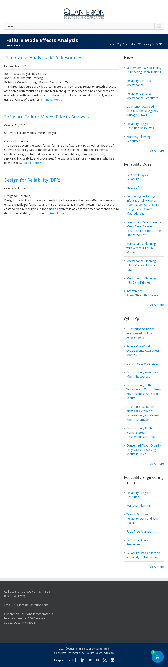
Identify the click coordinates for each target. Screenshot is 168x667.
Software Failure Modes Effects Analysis (46, 117)
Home (111, 44)
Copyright (60, 653)
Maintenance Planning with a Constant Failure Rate (141, 265)
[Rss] (105, 660)
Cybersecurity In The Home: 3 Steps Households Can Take (141, 432)
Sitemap (109, 653)
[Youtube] (97, 660)
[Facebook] (75, 660)
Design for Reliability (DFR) (32, 180)
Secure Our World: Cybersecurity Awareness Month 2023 (143, 350)
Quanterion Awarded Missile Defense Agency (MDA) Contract (142, 110)
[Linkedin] (82, 660)
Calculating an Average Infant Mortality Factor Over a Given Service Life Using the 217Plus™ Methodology (142, 204)
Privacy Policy (76, 653)
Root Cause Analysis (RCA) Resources (43, 57)
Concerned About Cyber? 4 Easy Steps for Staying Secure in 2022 (144, 449)
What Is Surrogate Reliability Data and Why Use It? (142, 518)
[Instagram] (112, 660)
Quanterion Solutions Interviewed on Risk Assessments (140, 333)
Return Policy (94, 653)
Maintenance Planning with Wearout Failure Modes (141, 248)
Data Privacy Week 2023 (142, 363)
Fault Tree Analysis (138, 531)
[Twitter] (90, 660)
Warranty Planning (138, 505)
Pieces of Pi (134, 187)
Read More (53, 99)
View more (157, 150)
